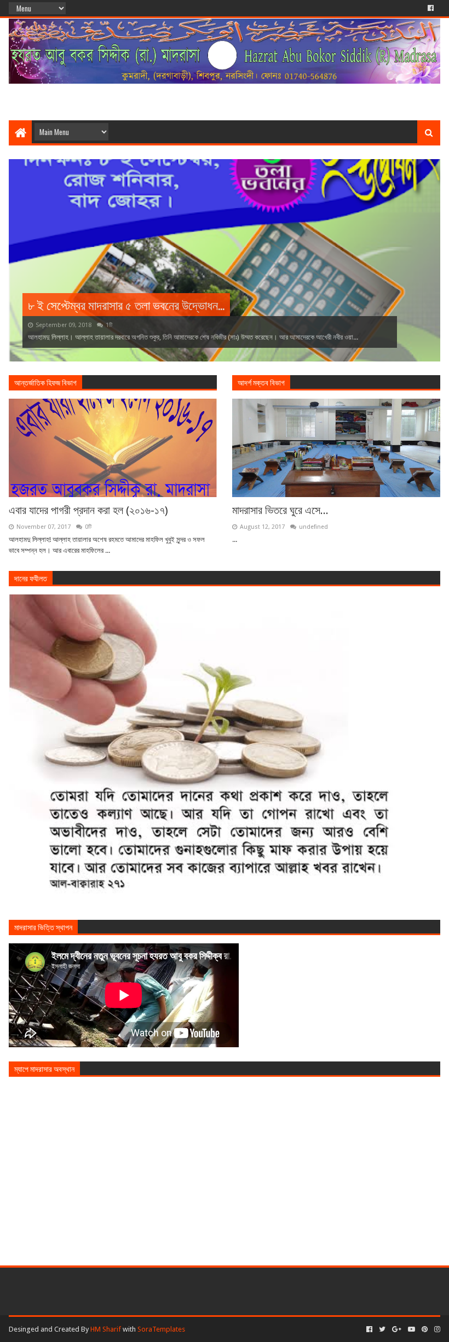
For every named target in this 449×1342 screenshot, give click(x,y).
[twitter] (382, 1329)
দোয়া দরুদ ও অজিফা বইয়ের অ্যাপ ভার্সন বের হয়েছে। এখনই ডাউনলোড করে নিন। (190, 304)
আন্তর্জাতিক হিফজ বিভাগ (45, 382)
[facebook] (429, 8)
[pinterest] (424, 1329)
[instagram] (436, 1329)
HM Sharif (105, 1329)
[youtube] (411, 1329)
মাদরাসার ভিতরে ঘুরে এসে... (280, 510)
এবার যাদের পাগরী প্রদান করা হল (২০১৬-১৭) (88, 510)
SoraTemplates (161, 1329)
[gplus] (397, 1329)
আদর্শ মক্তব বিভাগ (261, 382)
